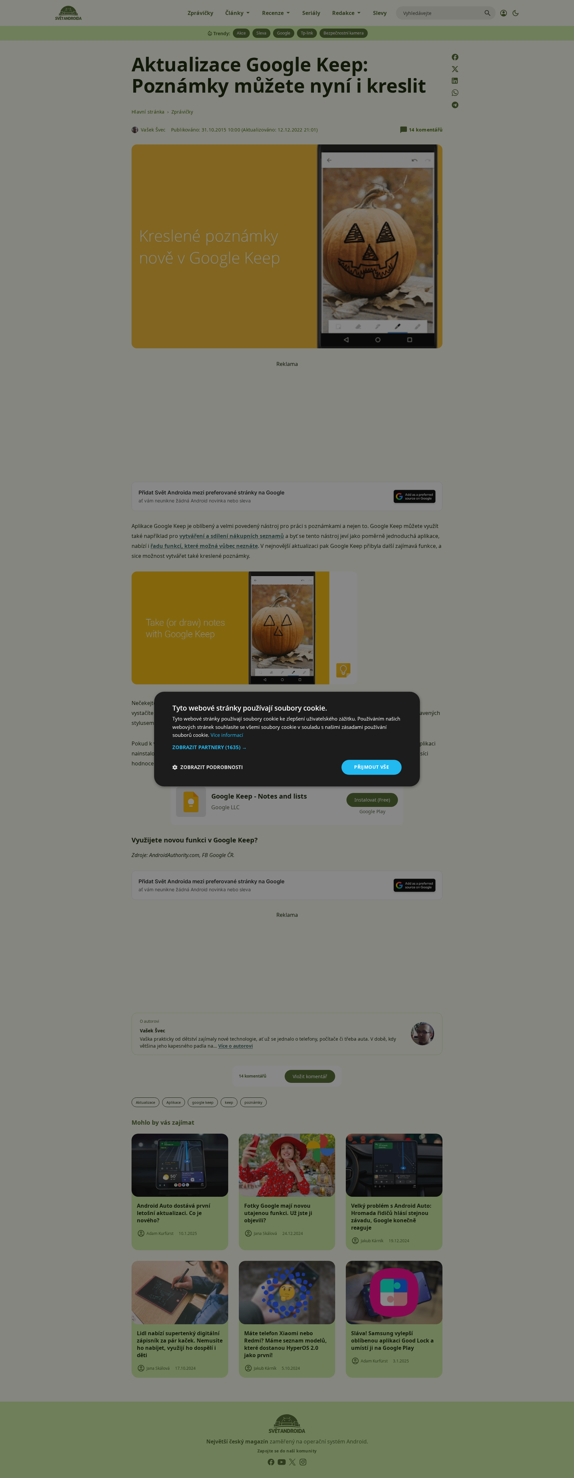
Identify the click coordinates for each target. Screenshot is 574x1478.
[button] (287, 747)
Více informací (227, 735)
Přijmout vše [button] (371, 767)
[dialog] (287, 739)
